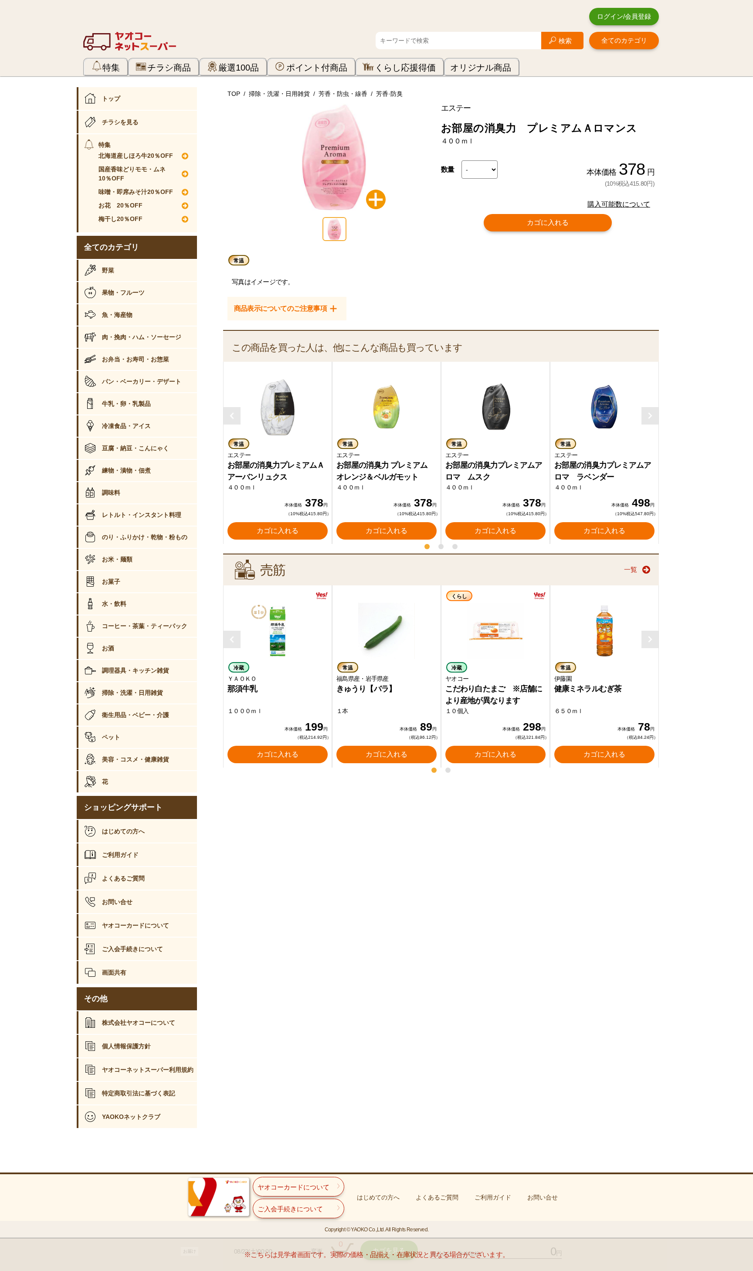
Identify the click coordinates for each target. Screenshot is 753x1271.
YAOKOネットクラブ (131, 1116)
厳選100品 (238, 67)
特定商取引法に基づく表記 (138, 1093)
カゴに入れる (548, 222)
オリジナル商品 (480, 67)
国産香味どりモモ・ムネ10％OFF (132, 174)
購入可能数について (618, 204)
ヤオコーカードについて (135, 925)
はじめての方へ (123, 831)
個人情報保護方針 (126, 1046)
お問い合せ (117, 901)
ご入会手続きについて (132, 948)
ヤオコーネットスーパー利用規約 (147, 1069)
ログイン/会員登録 (624, 16)
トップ (111, 98)
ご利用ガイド (120, 854)
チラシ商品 (169, 67)
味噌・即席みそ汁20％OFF (135, 191)
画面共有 (114, 972)
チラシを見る (120, 122)
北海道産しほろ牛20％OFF (135, 155)
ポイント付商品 (316, 67)
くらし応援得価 (405, 67)
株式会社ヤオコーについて (138, 1022)
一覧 (630, 569)
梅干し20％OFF (120, 218)
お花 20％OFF (120, 205)
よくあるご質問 (123, 878)
